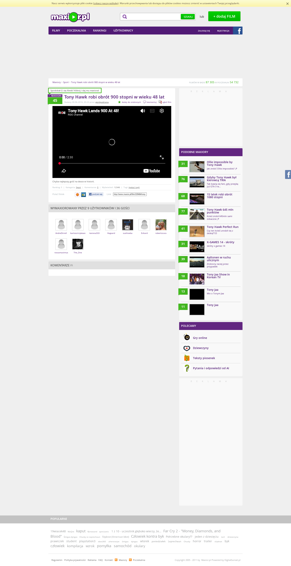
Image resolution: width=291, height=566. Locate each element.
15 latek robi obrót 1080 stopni (219, 195)
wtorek (144, 541)
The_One (78, 252)
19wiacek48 (58, 531)
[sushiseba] (127, 229)
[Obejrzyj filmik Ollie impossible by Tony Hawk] (197, 167)
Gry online (200, 338)
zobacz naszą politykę (106, 3)
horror (197, 541)
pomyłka (104, 545)
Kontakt (109, 559)
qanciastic (104, 531)
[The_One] (78, 249)
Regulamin (56, 559)
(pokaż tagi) (134, 187)
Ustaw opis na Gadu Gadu (77, 194)
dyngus (134, 541)
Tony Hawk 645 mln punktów (220, 211)
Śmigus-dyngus (70, 536)
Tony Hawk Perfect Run (223, 227)
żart (223, 536)
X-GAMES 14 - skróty (220, 242)
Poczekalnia (139, 559)
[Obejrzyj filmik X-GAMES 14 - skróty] (197, 247)
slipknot (218, 541)
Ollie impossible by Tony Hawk (220, 163)
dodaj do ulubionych (131, 102)
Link (109, 194)
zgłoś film (166, 102)
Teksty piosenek (204, 358)
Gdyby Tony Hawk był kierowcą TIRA (221, 178)
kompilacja (75, 546)
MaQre (71, 531)
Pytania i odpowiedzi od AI (211, 368)
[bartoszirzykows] (78, 229)
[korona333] (94, 229)
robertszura (160, 233)
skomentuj (152, 102)
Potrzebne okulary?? (179, 536)
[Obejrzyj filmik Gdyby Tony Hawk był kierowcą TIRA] (197, 182)
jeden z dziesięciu (207, 536)
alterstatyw (113, 541)
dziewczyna (232, 536)
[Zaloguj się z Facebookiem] (237, 30)
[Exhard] (144, 229)
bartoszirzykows (78, 233)
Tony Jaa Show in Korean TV (218, 275)
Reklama (92, 559)
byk (227, 541)
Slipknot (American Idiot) (115, 536)
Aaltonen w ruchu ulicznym (219, 258)
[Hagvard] (111, 229)
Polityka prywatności (75, 559)
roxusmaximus (61, 252)
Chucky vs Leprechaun (89, 536)
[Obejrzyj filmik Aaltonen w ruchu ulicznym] (197, 262)
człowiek (57, 545)
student (71, 541)
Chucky (187, 541)
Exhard (144, 233)
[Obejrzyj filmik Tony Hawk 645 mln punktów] (197, 214)
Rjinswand (92, 531)
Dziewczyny (201, 348)
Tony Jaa (212, 290)
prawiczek (57, 541)
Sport (78, 187)
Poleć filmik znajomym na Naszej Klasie (84, 194)
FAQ (100, 559)
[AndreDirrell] (61, 229)
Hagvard (111, 233)
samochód (122, 545)
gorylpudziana (102, 102)
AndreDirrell (61, 233)
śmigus (125, 541)
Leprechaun (174, 541)
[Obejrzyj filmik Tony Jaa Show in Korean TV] (197, 279)
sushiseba (127, 233)
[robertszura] (161, 229)
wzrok (90, 546)
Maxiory (123, 559)
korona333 (94, 233)
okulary (139, 546)
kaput (81, 531)
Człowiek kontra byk (147, 536)
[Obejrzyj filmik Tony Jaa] (197, 294)
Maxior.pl (70, 17)
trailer (208, 541)
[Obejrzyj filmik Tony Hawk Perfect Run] (197, 231)
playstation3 (87, 541)
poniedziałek (158, 541)
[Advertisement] (145, 56)
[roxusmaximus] (61, 249)
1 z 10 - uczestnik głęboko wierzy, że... (136, 531)
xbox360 (102, 541)
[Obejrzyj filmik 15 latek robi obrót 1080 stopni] (197, 199)
